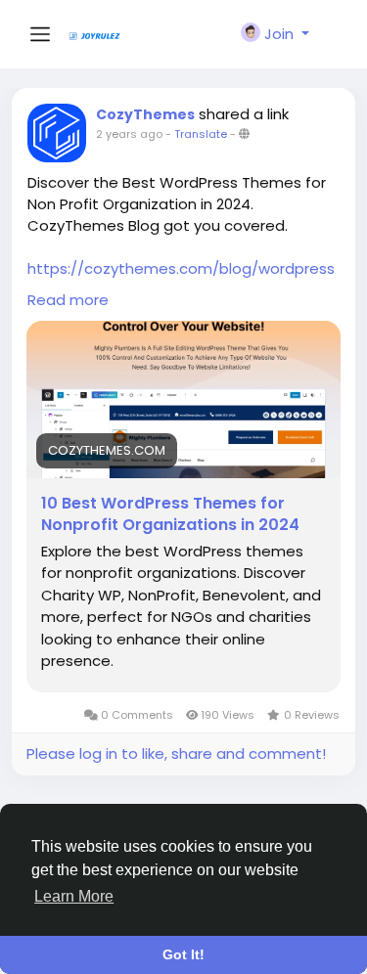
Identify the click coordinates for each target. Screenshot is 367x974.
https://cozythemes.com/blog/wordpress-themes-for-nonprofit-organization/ (181, 279)
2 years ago (129, 134)
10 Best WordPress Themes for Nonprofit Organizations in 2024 (170, 514)
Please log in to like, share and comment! (176, 753)
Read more (68, 299)
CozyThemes (145, 114)
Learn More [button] (74, 896)
